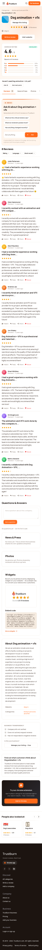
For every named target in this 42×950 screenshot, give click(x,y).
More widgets (10, 631)
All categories (8, 879)
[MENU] (4, 3)
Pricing (5, 916)
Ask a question (10, 522)
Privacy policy (7, 945)
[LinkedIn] (14, 869)
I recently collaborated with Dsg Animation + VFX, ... (17, 466)
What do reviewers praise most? (16, 123)
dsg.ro (26, 707)
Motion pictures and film (20, 10)
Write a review (8, 883)
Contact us (6, 901)
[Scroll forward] (38, 817)
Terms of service (20, 945)
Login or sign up (9, 931)
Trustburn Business (10, 913)
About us (6, 898)
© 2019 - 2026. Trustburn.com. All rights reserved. (21, 941)
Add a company (8, 886)
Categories (5, 10)
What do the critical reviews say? (16, 118)
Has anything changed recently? (16, 128)
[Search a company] (26, 3)
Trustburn (10, 854)
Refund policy (33, 945)
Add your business (9, 920)
